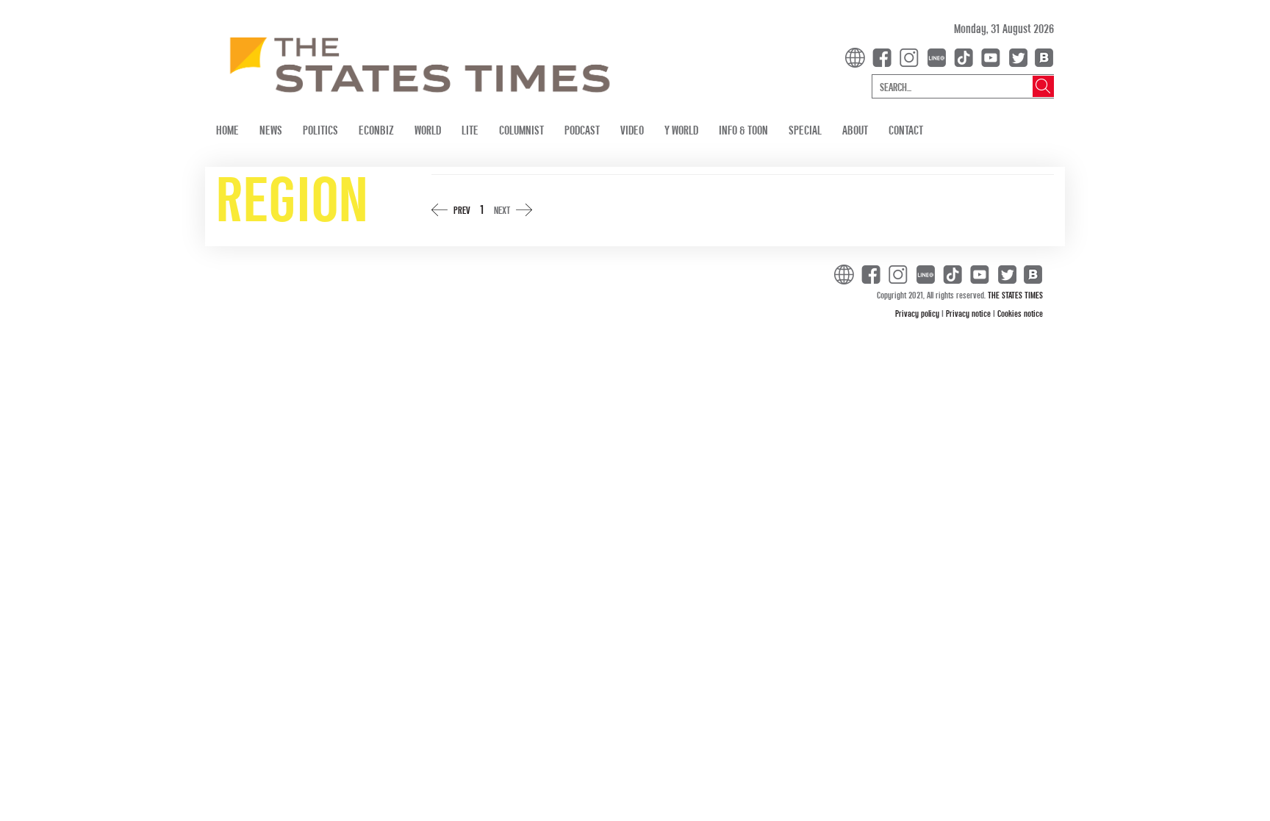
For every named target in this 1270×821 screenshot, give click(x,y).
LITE (470, 129)
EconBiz (376, 129)
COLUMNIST (521, 129)
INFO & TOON (743, 129)
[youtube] (993, 56)
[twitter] (1017, 56)
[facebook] (884, 56)
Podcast (582, 129)
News (270, 129)
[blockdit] (1042, 56)
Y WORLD (681, 129)
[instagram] (912, 56)
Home (227, 129)
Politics (320, 129)
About (855, 129)
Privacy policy (918, 313)
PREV (461, 210)
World (428, 129)
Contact (906, 129)
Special (805, 129)
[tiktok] (966, 56)
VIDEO (632, 129)
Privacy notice (969, 313)
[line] (939, 56)
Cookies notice (1020, 313)
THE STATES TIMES (1015, 295)
